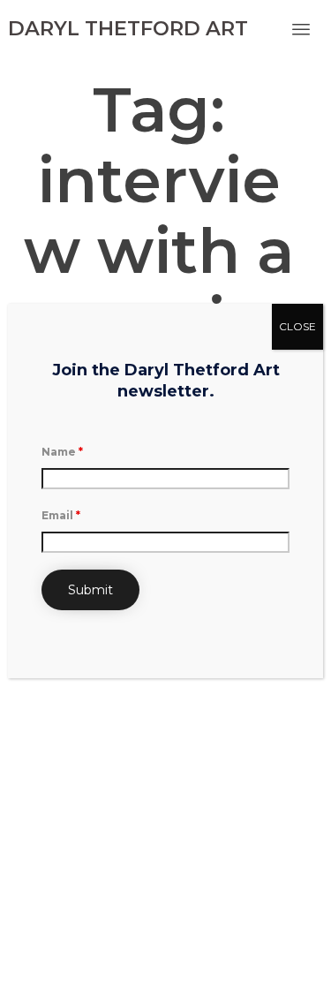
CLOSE (297, 326)
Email (60, 515)
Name (62, 451)
